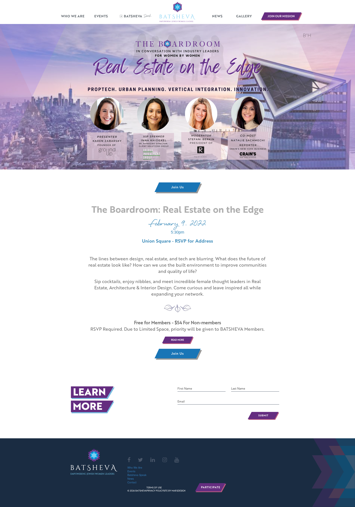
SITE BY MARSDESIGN (174, 490)
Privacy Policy (154, 490)
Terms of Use (154, 487)
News (217, 16)
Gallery (244, 16)
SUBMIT (263, 416)
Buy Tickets (7, 366)
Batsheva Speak (136, 475)
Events (101, 16)
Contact (131, 482)
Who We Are (72, 16)
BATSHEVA (133, 16)
